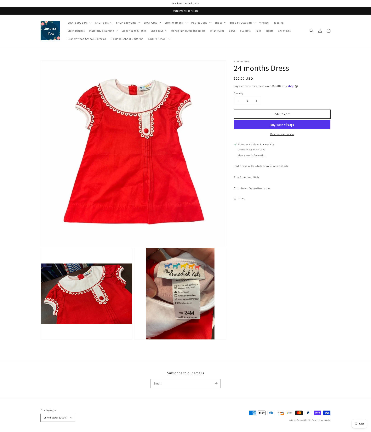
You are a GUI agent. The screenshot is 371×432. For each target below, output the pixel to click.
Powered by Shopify (321, 420)
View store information (252, 155)
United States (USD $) (55, 417)
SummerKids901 (304, 420)
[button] (311, 30)
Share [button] (241, 198)
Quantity (238, 93)
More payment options (282, 134)
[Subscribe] (216, 383)
